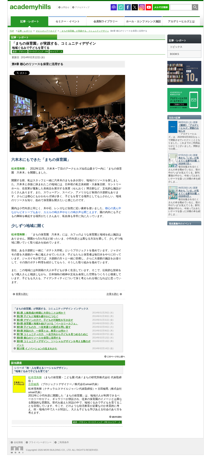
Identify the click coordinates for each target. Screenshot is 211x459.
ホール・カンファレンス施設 (143, 21)
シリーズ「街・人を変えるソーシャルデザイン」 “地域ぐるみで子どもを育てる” (41, 369)
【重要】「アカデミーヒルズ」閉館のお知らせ (188, 128)
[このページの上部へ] (114, 356)
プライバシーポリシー (40, 442)
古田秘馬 (33, 384)
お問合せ (65, 7)
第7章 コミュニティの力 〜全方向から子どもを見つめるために (52, 334)
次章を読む (113, 294)
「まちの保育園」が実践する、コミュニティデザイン (84, 31)
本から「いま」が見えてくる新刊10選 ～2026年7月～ (189, 161)
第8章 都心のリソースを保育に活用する (39, 338)
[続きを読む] (115, 417)
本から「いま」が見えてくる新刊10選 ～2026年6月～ (189, 193)
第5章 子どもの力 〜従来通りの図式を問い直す (44, 327)
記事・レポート (29, 21)
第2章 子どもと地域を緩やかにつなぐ (37, 316)
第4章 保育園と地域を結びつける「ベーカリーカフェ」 (47, 323)
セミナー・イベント (68, 21)
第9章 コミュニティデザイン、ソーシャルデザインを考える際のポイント (53, 343)
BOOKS (174, 54)
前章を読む (22, 294)
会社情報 (18, 442)
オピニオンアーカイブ (46, 31)
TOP (12, 31)
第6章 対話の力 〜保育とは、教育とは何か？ (42, 331)
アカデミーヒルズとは (181, 21)
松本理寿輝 (35, 377)
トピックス (176, 46)
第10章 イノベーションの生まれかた (37, 348)
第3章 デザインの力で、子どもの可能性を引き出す (45, 320)
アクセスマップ (82, 7)
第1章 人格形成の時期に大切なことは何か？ (41, 313)
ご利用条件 (63, 442)
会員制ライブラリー (106, 21)
